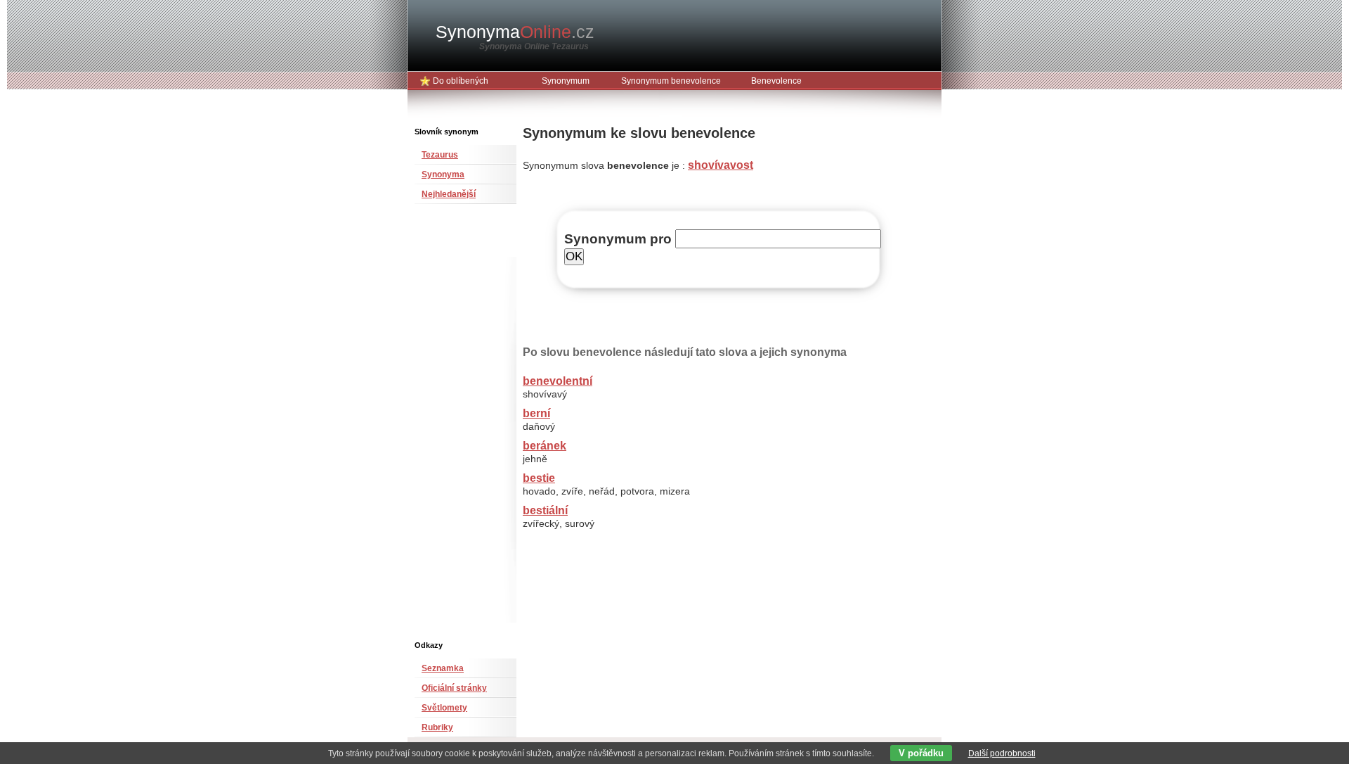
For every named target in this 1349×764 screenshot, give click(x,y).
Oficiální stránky (454, 688)
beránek (544, 446)
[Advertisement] (457, 428)
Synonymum (565, 81)
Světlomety (444, 708)
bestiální (545, 510)
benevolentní (557, 381)
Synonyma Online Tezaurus (534, 46)
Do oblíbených (460, 81)
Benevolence (776, 81)
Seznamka (443, 668)
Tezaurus (440, 155)
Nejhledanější (449, 194)
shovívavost (720, 165)
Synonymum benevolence (671, 81)
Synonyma (515, 32)
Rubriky (437, 727)
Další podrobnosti (1002, 753)
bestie (539, 478)
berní (536, 413)
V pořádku (921, 753)
